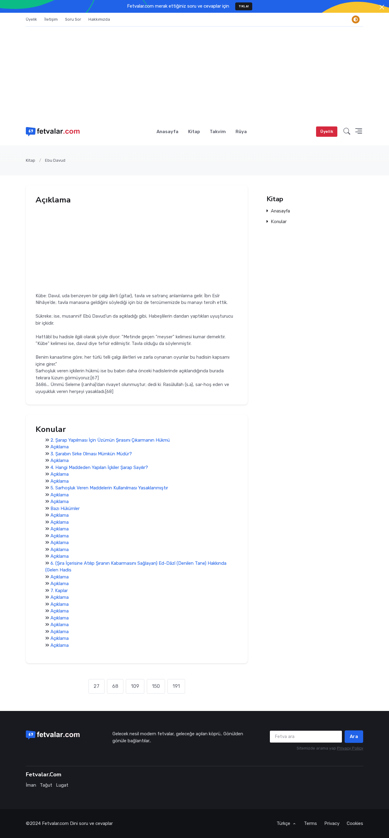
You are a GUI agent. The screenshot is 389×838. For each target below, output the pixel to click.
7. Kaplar (59, 590)
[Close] (382, 7)
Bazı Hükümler (65, 508)
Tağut (46, 785)
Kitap (194, 131)
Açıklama (59, 447)
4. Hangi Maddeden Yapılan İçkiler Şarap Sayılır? (99, 467)
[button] (347, 131)
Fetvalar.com (55, 823)
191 (176, 686)
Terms (310, 823)
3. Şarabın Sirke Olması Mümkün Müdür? (91, 454)
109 (135, 686)
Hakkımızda (99, 19)
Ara (354, 736)
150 (156, 686)
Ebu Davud (55, 160)
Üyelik (31, 19)
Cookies (355, 823)
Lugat (62, 785)
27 (96, 686)
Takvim (218, 131)
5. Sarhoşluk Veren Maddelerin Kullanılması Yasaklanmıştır (109, 488)
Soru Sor (73, 19)
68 (115, 686)
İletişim (51, 19)
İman (31, 785)
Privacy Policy (350, 748)
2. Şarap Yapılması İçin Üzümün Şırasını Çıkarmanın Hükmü (110, 440)
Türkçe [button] (284, 823)
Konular (279, 222)
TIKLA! (244, 6)
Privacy (331, 823)
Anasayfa (167, 131)
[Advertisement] (194, 72)
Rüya (241, 131)
